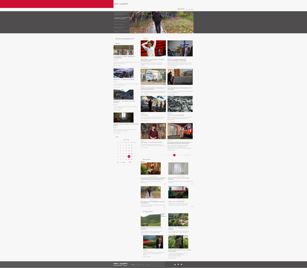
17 (129, 142)
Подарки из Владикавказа (119, 24)
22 (129, 156)
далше (164, 183)
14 (126, 153)
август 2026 (126, 139)
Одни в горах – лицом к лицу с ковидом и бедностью (120, 27)
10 (126, 142)
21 (129, 153)
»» (135, 140)
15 (126, 156)
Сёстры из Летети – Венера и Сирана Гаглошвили (121, 31)
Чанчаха (145, 250)
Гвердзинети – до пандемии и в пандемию (124, 79)
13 (126, 150)
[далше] (138, 65)
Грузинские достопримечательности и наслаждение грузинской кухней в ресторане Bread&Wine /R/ (121, 13)
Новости (116, 60)
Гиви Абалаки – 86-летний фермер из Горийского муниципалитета (121, 18)
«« (117, 140)
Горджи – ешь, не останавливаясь (120, 21)
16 (126, 159)
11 (126, 145)
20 (129, 150)
